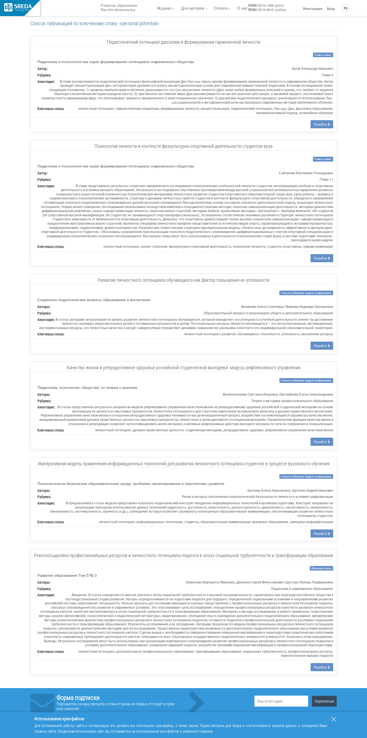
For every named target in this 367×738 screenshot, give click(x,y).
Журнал (164, 8)
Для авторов (192, 8)
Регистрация (312, 8)
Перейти (321, 124)
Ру (346, 8)
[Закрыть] (333, 719)
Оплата (221, 8)
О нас (242, 8)
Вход (330, 8)
